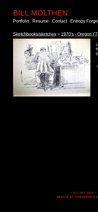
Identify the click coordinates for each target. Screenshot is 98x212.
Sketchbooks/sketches (34, 34)
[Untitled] (51, 67)
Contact (59, 21)
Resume (40, 21)
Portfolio (21, 21)
